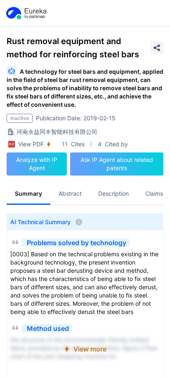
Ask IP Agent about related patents (116, 163)
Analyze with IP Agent (36, 163)
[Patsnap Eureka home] (25, 13)
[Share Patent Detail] (156, 47)
